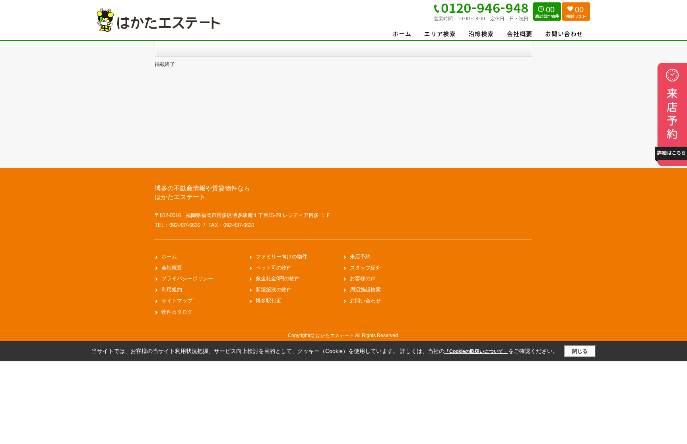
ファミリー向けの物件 (281, 257)
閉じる (580, 351)
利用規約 (171, 290)
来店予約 (360, 257)
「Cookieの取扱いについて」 (476, 351)
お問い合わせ (365, 301)
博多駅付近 (268, 301)
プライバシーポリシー (187, 278)
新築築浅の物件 (274, 290)
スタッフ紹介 (365, 268)
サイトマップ (176, 301)
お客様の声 (363, 278)
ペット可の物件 (274, 268)
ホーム (169, 257)
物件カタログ (176, 312)
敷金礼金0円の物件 (278, 278)
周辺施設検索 (365, 290)
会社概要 (171, 268)
